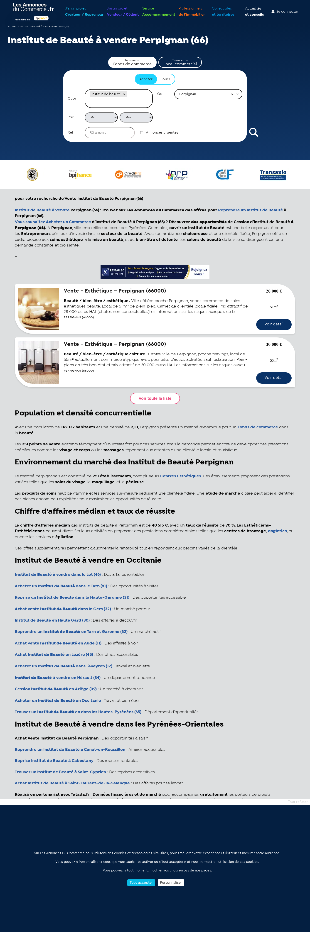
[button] (124, 94)
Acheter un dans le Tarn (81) (61, 586)
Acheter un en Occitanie (58, 700)
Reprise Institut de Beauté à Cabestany (54, 761)
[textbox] (119, 103)
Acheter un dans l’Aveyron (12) (63, 666)
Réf (70, 132)
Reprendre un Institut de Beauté (250, 210)
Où (159, 94)
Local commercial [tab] (180, 62)
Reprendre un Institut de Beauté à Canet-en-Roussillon (70, 749)
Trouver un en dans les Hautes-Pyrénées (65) (78, 712)
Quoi (72, 98)
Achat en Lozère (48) (54, 654)
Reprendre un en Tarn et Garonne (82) (71, 631)
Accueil (12, 26)
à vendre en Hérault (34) (58, 678)
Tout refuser (298, 802)
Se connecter (287, 12)
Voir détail (273, 324)
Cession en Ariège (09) (56, 689)
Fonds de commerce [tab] (132, 62)
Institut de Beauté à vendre (42, 210)
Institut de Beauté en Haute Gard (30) (52, 620)
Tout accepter (141, 882)
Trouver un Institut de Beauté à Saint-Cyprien (60, 772)
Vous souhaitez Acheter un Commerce (53, 222)
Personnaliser (171, 882)
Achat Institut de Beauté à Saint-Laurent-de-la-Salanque (72, 783)
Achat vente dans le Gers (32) (63, 609)
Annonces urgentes (162, 132)
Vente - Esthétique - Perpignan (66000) (115, 291)
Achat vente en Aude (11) (58, 643)
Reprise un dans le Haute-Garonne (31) (72, 597)
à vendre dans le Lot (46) (58, 574)
